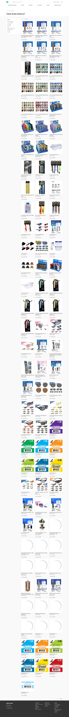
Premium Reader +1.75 (39, 654)
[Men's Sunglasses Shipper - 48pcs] (56, 565)
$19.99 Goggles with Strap (53, 154)
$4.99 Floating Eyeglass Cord (40, 215)
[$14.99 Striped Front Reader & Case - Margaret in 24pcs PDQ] (41, 147)
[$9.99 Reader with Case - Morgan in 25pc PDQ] (41, 265)
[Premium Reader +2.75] (56, 665)
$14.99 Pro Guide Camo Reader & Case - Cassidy (27, 155)
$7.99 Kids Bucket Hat (53, 234)
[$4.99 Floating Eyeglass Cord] (41, 207)
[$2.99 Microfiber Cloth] (41, 167)
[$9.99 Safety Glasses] (27, 285)
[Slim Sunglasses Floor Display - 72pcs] (41, 47)
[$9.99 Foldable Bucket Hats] (27, 265)
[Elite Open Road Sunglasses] (27, 427)
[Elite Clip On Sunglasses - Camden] (56, 387)
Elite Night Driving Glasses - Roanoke (55, 415)
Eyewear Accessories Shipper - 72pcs (27, 512)
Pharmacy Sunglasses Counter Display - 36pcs (54, 594)
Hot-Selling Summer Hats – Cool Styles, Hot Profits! (40, 533)
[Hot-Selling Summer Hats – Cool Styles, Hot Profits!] (41, 525)
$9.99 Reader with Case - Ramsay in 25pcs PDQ (55, 273)
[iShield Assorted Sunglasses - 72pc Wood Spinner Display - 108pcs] (56, 47)
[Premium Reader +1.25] (56, 626)
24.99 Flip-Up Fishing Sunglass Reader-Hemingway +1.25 (41, 294)
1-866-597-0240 (9, 708)
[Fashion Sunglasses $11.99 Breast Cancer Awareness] (41, 504)
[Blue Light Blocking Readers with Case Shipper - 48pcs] (27, 367)
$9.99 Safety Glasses (24, 293)
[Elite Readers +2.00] (27, 465)
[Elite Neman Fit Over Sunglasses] (41, 407)
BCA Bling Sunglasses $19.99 (54, 333)
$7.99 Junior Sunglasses (39, 234)
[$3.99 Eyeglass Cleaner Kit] (41, 187)
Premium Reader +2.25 (24, 673)
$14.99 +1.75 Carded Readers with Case (27, 95)
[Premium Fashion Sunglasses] (41, 605)
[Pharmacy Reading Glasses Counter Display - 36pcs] (41, 585)
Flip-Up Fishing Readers (25, 532)
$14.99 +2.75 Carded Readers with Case (41, 114)
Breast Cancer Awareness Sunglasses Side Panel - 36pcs (40, 376)
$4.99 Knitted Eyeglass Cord (54, 215)
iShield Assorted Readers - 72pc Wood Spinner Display (27, 56)
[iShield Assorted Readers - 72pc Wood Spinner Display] (27, 47)
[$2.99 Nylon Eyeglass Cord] (56, 167)
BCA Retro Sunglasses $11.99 (26, 353)
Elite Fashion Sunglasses (25, 415)
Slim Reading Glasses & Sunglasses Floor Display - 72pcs (41, 36)
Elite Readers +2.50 (52, 473)
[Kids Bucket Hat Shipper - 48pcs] (41, 565)
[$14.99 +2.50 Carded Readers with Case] (27, 106)
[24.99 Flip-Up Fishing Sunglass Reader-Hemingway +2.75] (27, 325)
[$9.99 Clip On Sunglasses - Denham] (41, 246)
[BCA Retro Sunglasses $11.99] (27, 346)
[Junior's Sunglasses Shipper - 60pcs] (56, 545)
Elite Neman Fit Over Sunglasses (41, 415)
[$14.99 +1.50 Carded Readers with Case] (56, 68)
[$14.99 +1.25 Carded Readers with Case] (41, 68)
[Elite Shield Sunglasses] (27, 484)
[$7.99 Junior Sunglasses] (41, 226)
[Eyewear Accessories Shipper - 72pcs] (27, 504)
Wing (8, 26)
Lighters (48, 5)
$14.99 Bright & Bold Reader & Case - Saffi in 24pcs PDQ (27, 135)
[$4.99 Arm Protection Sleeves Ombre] (27, 207)
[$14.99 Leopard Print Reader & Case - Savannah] (41, 126)
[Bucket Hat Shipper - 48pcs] (56, 367)
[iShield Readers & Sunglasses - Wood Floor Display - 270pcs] (27, 545)
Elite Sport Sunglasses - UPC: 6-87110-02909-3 (41, 493)
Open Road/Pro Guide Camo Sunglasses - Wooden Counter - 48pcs (27, 594)
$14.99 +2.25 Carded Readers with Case (55, 95)
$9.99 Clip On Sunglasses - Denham (41, 253)
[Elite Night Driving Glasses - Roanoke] (56, 407)
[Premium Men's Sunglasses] (56, 605)
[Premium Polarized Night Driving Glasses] (27, 626)
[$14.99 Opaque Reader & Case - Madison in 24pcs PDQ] (56, 126)
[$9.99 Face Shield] (56, 246)
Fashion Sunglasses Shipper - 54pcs (55, 512)
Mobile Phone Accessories (12, 5)
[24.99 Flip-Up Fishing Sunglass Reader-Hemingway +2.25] (41, 305)
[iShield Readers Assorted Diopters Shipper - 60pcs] (41, 545)
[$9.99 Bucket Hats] (27, 246)
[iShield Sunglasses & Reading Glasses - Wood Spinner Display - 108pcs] (27, 27)
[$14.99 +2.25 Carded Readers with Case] (56, 87)
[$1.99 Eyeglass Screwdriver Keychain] (27, 68)
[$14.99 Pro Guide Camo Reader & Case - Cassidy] (27, 147)
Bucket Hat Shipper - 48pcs (53, 375)
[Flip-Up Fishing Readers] (27, 525)
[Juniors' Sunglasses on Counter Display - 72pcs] (27, 565)
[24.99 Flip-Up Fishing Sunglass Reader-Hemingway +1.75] (56, 285)
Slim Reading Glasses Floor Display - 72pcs (55, 36)
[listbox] (27, 19)
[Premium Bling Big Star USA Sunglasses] (27, 605)
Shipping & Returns (47, 704)
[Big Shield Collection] (41, 346)
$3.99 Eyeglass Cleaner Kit (39, 195)
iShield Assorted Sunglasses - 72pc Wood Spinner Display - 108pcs (55, 56)
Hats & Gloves (39, 5)
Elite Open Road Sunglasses (26, 434)
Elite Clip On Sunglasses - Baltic (40, 395)
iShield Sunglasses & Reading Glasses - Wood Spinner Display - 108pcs (27, 36)
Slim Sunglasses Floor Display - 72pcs (40, 56)
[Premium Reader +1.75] (41, 646)
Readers (22, 5)
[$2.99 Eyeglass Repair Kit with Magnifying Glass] (27, 167)
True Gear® (9, 25)
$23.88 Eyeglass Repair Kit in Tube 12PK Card (27, 196)
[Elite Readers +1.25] (27, 446)
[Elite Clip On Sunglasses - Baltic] (41, 387)
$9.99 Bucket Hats (24, 253)
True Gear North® (10, 22)
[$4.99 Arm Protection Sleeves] (56, 187)
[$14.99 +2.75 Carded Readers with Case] (41, 106)
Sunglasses (31, 5)
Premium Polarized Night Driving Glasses (26, 634)
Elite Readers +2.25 (38, 473)
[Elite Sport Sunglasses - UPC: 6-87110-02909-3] (41, 484)
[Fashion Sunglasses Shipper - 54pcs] (56, 504)
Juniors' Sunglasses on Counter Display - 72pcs (26, 574)
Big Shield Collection (39, 353)
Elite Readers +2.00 (24, 473)
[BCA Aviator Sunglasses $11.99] (41, 325)
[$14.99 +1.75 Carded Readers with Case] (27, 87)
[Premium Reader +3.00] (27, 684)
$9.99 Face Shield (52, 253)
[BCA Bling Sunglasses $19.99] (56, 325)
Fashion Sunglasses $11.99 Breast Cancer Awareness (41, 513)
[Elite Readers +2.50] (56, 465)
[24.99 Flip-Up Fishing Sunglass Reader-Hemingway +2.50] (56, 305)
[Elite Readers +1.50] (41, 446)
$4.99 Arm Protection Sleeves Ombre (27, 215)
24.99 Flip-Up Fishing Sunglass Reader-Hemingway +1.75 (56, 294)
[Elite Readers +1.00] (56, 427)
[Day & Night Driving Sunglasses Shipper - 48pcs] (27, 387)
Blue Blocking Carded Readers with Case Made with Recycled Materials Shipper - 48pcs (55, 354)
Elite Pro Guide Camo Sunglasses (41, 434)
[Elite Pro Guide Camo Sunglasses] (41, 427)
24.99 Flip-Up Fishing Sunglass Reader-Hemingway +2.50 (56, 314)
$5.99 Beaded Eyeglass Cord (26, 234)
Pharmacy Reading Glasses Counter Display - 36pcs (41, 594)
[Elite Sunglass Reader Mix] (56, 484)
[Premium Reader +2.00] (56, 646)
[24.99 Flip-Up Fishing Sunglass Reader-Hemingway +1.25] (41, 285)
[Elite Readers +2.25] (41, 465)
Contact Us (46, 705)
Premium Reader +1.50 (24, 654)
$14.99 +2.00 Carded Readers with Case (41, 95)
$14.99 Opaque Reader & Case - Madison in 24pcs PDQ (56, 135)
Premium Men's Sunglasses (54, 613)
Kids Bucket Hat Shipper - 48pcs (40, 573)
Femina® (8, 30)
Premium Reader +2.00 (53, 654)
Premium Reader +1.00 (39, 633)
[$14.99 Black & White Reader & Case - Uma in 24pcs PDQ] (56, 106)
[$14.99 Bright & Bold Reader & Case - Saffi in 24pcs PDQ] (27, 126)
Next (61, 698)
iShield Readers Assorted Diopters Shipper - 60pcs (41, 553)
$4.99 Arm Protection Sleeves (54, 195)
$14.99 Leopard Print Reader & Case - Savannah (41, 135)
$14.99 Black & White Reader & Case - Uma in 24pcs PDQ (55, 115)
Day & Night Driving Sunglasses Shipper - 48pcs (26, 396)
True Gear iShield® (10, 21)
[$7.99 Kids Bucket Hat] (56, 226)
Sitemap (46, 706)
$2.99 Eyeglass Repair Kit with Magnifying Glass (26, 175)
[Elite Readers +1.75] (56, 446)
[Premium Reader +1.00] (41, 626)
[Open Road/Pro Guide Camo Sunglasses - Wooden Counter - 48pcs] (27, 585)
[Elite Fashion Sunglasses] (27, 407)
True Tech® (9, 24)
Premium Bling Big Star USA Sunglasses (25, 614)
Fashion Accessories (57, 5)
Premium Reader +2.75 (53, 673)
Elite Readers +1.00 (52, 434)
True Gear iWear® (10, 29)
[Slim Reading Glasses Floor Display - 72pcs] (56, 27)
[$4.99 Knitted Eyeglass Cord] (56, 207)
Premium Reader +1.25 (53, 633)
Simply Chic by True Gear (11, 28)
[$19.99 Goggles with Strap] (56, 147)
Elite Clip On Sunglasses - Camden (55, 395)
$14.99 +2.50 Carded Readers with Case (27, 114)
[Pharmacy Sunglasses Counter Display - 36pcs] (56, 585)
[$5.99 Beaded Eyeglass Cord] (27, 226)
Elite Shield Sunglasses (25, 492)
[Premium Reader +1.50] (27, 646)
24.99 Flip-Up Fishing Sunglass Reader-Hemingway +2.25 (41, 314)
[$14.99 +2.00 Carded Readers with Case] (41, 87)
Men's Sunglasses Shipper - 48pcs (55, 573)
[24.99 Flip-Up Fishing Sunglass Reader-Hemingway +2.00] (27, 305)
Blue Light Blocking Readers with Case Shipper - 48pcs (27, 376)
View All (8, 32)
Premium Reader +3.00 (24, 692)
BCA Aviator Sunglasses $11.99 (40, 333)
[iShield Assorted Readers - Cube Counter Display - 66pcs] (56, 525)
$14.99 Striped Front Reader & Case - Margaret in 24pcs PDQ (41, 155)
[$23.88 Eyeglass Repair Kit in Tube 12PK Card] (27, 187)
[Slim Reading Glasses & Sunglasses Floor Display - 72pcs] (41, 27)
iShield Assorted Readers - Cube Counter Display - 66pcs (55, 533)
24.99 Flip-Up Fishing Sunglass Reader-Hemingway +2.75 (27, 334)
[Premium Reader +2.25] (27, 665)
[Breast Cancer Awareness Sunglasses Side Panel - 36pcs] (41, 367)
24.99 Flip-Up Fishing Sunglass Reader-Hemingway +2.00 (27, 314)
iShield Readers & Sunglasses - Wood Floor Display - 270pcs (27, 553)
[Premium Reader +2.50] (41, 665)
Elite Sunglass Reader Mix (53, 492)
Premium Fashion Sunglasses (40, 613)
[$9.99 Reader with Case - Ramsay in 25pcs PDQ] (56, 265)
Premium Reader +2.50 (39, 673)
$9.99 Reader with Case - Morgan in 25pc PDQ (41, 273)
